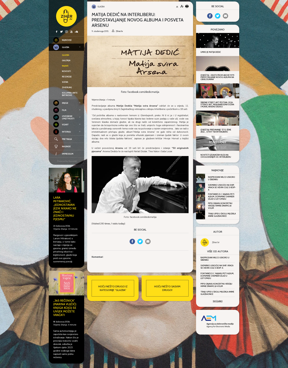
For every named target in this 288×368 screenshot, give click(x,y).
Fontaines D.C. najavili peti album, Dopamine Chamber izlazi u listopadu (221, 196)
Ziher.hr (215, 242)
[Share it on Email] (148, 243)
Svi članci (217, 301)
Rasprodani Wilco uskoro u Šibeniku (221, 178)
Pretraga (67, 139)
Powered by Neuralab (67, 161)
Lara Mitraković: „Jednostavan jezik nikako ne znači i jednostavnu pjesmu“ (64, 208)
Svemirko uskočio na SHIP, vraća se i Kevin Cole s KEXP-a (222, 187)
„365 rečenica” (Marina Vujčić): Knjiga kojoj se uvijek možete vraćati (65, 308)
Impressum (67, 154)
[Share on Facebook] (132, 243)
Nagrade (66, 146)
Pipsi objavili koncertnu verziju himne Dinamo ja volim (220, 205)
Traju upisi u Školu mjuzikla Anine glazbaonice (222, 214)
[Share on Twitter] (140, 243)
